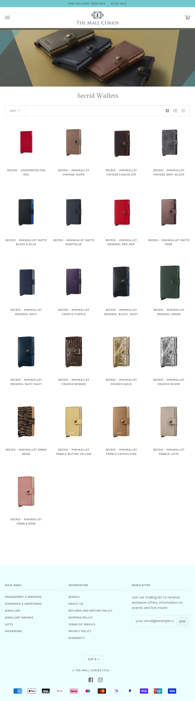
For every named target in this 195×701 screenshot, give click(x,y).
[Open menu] (12, 17)
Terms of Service (81, 624)
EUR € (92, 659)
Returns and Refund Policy (90, 610)
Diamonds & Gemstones (23, 603)
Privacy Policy (79, 631)
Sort (13, 110)
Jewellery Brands (19, 617)
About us (75, 603)
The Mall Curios (88, 670)
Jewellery (13, 610)
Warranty (76, 638)
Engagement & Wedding (23, 597)
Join (182, 621)
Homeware (13, 631)
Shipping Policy (80, 617)
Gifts (9, 624)
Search (74, 597)
